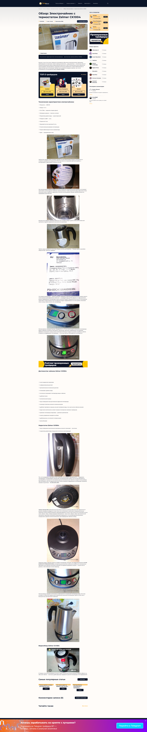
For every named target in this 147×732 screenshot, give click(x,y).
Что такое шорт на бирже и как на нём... (62, 685)
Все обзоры (83, 74)
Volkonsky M (95, 50)
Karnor (79, 89)
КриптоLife (87, 3)
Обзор (47, 94)
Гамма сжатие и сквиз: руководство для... (45, 685)
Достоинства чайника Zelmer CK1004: (73, 56)
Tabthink (94, 60)
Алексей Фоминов (94, 82)
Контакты (95, 3)
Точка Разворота (63, 89)
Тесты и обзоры (59, 3)
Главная (40, 8)
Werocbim (94, 71)
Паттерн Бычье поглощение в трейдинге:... (77, 686)
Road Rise (94, 74)
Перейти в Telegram (130, 725)
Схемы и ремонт (71, 3)
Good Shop (95, 53)
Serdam (47, 89)
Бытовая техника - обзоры (56, 8)
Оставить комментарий (81, 697)
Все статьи (82, 679)
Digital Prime (95, 67)
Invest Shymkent (96, 57)
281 (79, 91)
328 (64, 91)
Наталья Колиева (96, 78)
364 (48, 91)
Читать (46, 688)
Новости (80, 3)
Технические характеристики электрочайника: (51, 56)
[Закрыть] (145, 720)
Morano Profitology (95, 64)
